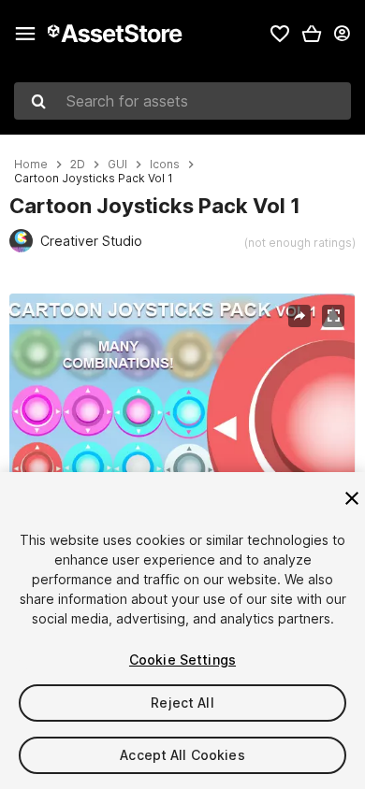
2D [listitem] (77, 164)
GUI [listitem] (117, 164)
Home (31, 164)
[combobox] (182, 101)
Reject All (182, 702)
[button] (311, 33)
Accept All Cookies (182, 755)
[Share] (299, 316)
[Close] (352, 498)
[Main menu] (25, 33)
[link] (280, 33)
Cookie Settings (182, 659)
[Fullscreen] (333, 316)
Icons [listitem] (165, 164)
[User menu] (341, 33)
